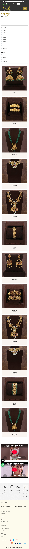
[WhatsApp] (3, 465)
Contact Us (3, 536)
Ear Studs (5, 46)
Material (3, 52)
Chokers (4, 32)
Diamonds (3, 513)
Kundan (4, 57)
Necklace (5, 35)
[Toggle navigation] (25, 8)
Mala (2, 519)
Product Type (4, 27)
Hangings (5, 48)
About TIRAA (3, 534)
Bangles (4, 41)
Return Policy (3, 525)
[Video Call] (3, 460)
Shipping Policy (4, 527)
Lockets (4, 30)
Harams (4, 37)
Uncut (4, 59)
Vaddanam (5, 43)
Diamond (5, 61)
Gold (4, 55)
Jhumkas (4, 39)
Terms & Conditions (5, 528)
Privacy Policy (3, 524)
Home (2, 16)
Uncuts (2, 515)
